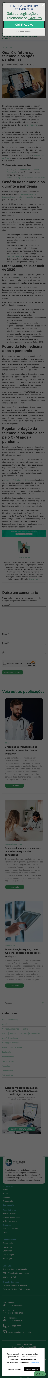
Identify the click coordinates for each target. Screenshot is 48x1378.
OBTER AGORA (24, 24)
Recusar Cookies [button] (14, 1369)
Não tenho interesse (24, 32)
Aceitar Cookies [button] (32, 1369)
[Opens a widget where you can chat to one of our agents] (39, 1374)
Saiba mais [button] (34, 1362)
